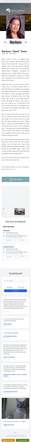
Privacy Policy (11, 436)
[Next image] (28, 408)
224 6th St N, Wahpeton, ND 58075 (14, 237)
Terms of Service (19, 436)
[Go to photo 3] (12, 417)
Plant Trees (22, 240)
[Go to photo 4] (13, 417)
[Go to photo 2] (11, 417)
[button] (15, 408)
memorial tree (19, 167)
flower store (13, 169)
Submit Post (15, 290)
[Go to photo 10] (18, 417)
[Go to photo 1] (10, 417)
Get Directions (9, 240)
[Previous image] (3, 408)
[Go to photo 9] (17, 417)
